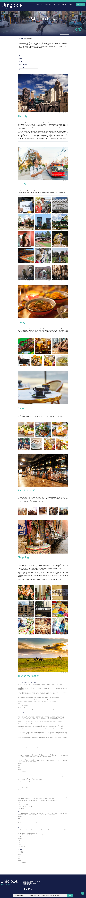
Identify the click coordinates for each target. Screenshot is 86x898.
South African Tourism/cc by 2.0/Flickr (29, 230)
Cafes (20, 61)
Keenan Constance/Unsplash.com (64, 34)
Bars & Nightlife (23, 64)
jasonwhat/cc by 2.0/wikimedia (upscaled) (28, 213)
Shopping (21, 67)
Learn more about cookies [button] (55, 895)
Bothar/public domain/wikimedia (63, 280)
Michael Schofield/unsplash (47, 230)
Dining (20, 58)
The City (21, 53)
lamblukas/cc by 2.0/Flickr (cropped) (63, 600)
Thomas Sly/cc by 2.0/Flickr (47, 280)
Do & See (21, 55)
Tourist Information (24, 70)
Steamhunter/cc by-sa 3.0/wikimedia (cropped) (61, 213)
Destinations (22, 38)
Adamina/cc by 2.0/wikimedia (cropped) (45, 617)
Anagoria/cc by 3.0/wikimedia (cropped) (28, 617)
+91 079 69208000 (27, 884)
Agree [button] (70, 895)
